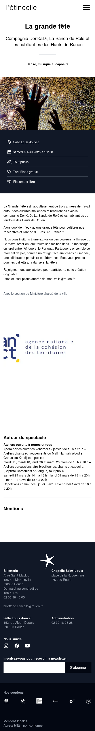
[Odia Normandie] (56, 701)
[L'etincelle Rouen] (47, 560)
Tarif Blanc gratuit (25, 171)
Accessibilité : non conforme (23, 725)
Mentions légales (15, 721)
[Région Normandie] (6, 701)
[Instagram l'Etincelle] (6, 645)
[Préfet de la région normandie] (39, 701)
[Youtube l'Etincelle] (27, 645)
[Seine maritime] (23, 701)
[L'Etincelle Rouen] (23, 7)
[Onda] (72, 701)
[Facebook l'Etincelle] (16, 645)
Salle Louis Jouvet (26, 142)
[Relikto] (88, 701)
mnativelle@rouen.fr (60, 278)
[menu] (86, 7)
